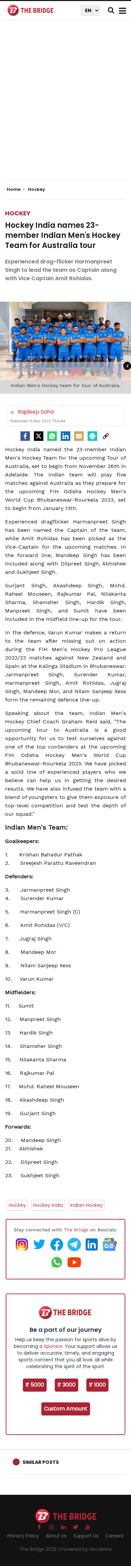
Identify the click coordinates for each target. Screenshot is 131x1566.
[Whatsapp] (52, 436)
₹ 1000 (97, 1385)
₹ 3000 (66, 1385)
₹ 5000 (35, 1385)
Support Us (85, 1535)
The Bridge (76, 1229)
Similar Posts (41, 1462)
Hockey (18, 213)
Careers (114, 1535)
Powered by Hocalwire (86, 1549)
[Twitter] (39, 436)
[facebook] (25, 436)
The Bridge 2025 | (40, 1549)
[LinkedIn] (65, 436)
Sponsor (53, 1346)
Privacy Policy (23, 1535)
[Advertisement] (65, 105)
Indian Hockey (86, 1205)
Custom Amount (65, 1408)
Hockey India (48, 1205)
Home (14, 189)
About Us (56, 1535)
